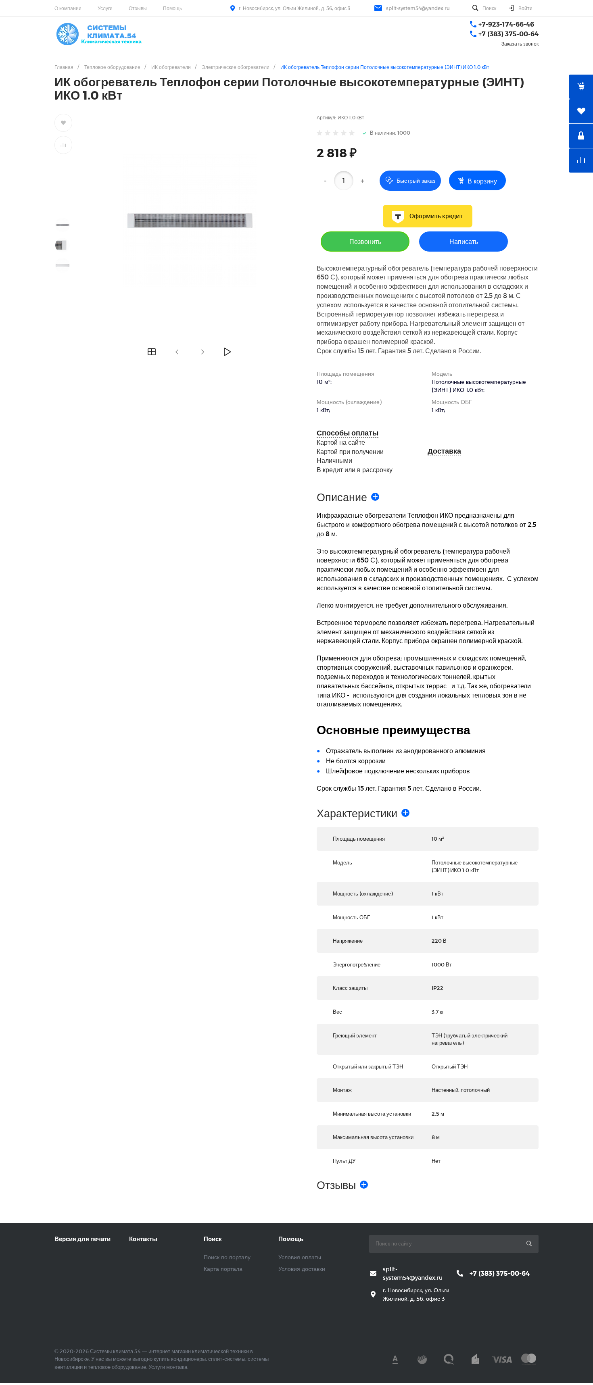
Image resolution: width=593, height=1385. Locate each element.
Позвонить (365, 241)
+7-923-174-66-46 (506, 24)
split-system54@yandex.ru (418, 8)
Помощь (172, 8)
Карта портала (223, 1268)
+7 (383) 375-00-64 (508, 33)
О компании (67, 8)
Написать (463, 241)
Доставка (444, 451)
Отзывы (138, 8)
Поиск (213, 1238)
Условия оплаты (299, 1257)
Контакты (143, 1238)
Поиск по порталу (227, 1257)
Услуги (105, 8)
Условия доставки (301, 1268)
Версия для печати (82, 1238)
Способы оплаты (347, 433)
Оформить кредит (436, 216)
